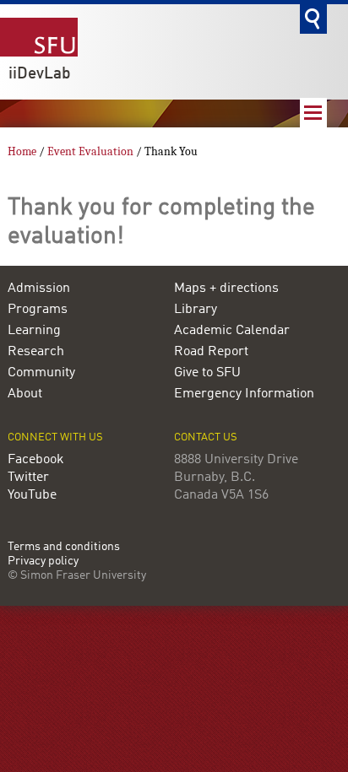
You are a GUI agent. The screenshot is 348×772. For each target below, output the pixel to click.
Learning (34, 330)
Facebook (36, 460)
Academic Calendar (232, 330)
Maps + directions (226, 288)
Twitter (28, 477)
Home (22, 151)
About (25, 394)
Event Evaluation (91, 151)
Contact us (205, 437)
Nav (313, 112)
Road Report (211, 352)
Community (41, 373)
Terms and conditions (64, 547)
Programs (38, 309)
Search (313, 19)
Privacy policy (43, 561)
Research (36, 352)
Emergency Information (244, 394)
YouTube (32, 495)
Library (195, 309)
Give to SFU (207, 373)
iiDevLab (39, 74)
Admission (39, 288)
